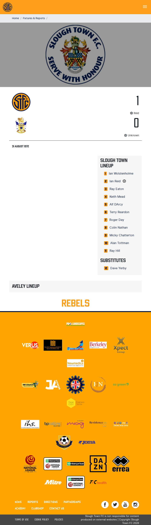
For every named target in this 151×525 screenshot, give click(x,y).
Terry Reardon (119, 212)
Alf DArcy (116, 204)
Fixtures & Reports (34, 18)
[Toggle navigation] (145, 6)
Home (15, 18)
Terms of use (22, 520)
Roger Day (116, 219)
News (18, 502)
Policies (59, 520)
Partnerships (72, 502)
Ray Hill (115, 250)
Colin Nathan (119, 227)
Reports (33, 502)
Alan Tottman (119, 243)
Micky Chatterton (122, 235)
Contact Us (57, 508)
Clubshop (37, 508)
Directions (51, 502)
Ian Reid (115, 181)
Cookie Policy (42, 520)
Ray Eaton (117, 189)
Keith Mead (117, 196)
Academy (20, 508)
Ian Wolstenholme (121, 173)
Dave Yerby (118, 268)
